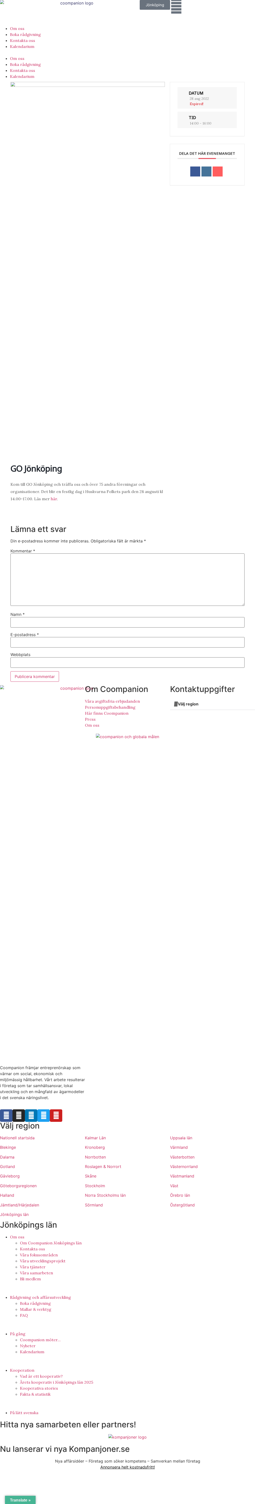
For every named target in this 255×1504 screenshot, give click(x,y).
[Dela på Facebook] (195, 171)
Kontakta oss (22, 40)
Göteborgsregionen (18, 1185)
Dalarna (7, 1157)
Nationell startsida (17, 1137)
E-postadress (24, 635)
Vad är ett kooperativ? (41, 1376)
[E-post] (218, 171)
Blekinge (8, 1147)
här (54, 498)
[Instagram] (18, 1115)
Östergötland (182, 1204)
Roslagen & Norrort (103, 1166)
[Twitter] (43, 1115)
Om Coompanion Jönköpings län (51, 1242)
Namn (17, 614)
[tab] (212, 704)
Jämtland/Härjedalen (19, 1204)
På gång (17, 1333)
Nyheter (28, 1345)
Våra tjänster (33, 1266)
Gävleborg (10, 1175)
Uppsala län (181, 1137)
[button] (155, 5)
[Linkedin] (206, 171)
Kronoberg (95, 1147)
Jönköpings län (14, 1214)
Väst (174, 1185)
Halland (7, 1195)
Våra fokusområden (39, 1254)
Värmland (179, 1147)
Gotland (7, 1166)
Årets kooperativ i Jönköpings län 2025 (56, 1382)
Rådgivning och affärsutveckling (40, 1297)
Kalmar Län (95, 1137)
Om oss (17, 28)
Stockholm (95, 1185)
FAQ (24, 1315)
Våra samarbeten (36, 1272)
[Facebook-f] (6, 1115)
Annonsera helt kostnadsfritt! (127, 1467)
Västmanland (182, 1175)
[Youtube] (56, 1115)
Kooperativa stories (39, 1388)
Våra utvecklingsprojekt (42, 1260)
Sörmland (94, 1204)
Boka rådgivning (25, 34)
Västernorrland (184, 1166)
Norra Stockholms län (105, 1195)
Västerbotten (182, 1157)
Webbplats (20, 655)
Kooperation (22, 1370)
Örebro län (180, 1195)
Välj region (188, 703)
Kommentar (22, 551)
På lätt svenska (24, 1412)
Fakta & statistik (35, 1394)
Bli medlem (30, 1278)
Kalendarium (22, 46)
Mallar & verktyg (35, 1309)
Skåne (90, 1175)
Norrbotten (95, 1157)
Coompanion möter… (40, 1339)
